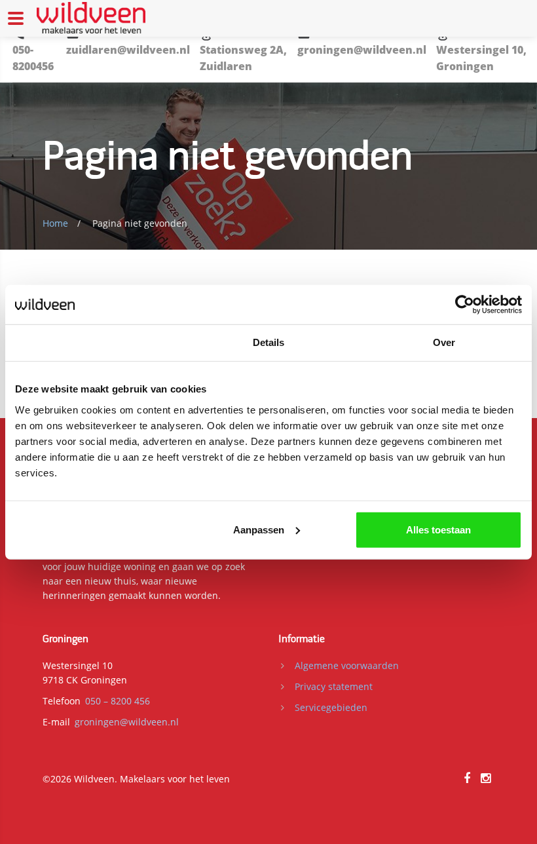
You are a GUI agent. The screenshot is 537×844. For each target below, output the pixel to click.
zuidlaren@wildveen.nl (128, 50)
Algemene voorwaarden (347, 665)
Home (55, 223)
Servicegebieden (331, 707)
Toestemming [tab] (93, 342)
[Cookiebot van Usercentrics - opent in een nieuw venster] (464, 305)
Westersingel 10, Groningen (481, 58)
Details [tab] (269, 342)
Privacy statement (334, 686)
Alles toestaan (438, 529)
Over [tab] (444, 342)
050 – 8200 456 (117, 701)
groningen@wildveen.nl (361, 50)
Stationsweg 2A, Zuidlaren (243, 58)
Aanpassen (258, 529)
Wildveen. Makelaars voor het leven (152, 779)
